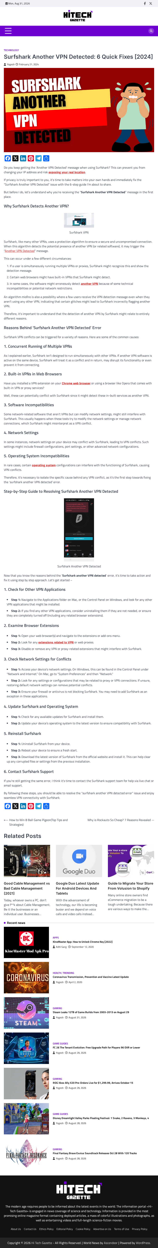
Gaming (57, 1008)
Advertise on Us (102, 1229)
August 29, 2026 (77, 1053)
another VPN (89, 283)
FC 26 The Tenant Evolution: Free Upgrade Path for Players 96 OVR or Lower (96, 1047)
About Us (16, 1229)
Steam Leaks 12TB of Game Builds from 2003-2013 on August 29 (91, 1012)
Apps (56, 937)
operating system (44, 465)
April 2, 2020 (75, 982)
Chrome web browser (76, 383)
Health (57, 972)
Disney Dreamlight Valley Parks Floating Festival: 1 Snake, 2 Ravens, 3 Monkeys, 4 (101, 1118)
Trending (68, 972)
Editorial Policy (64, 1229)
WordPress (143, 1243)
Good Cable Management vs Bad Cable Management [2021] (27, 888)
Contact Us (30, 1229)
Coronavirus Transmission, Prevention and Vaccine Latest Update (91, 977)
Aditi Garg (61, 947)
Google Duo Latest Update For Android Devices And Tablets (77, 888)
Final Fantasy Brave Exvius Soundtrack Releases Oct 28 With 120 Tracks (95, 1153)
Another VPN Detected (19, 250)
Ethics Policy (46, 1229)
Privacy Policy (139, 1229)
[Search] (151, 31)
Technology (11, 50)
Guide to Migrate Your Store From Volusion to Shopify (130, 885)
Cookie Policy (83, 1229)
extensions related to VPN (56, 642)
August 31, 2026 (77, 1017)
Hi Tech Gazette (41, 1243)
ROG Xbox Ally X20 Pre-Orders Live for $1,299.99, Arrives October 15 (93, 1083)
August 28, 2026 (77, 1123)
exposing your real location (67, 172)
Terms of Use (121, 1229)
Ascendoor (111, 1243)
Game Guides (60, 1043)
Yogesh (11, 64)
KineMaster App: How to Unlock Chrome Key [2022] (83, 942)
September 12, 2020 (83, 947)
